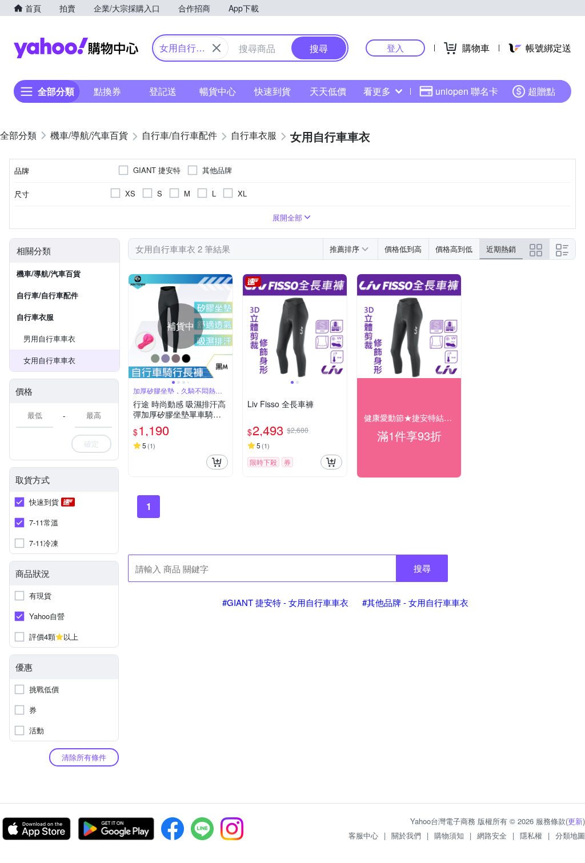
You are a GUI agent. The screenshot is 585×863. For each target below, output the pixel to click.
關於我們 (406, 835)
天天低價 (328, 91)
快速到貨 (272, 91)
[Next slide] (225, 326)
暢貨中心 (217, 91)
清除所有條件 (84, 757)
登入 (395, 48)
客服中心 (363, 835)
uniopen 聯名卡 (466, 91)
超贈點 (541, 91)
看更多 (377, 91)
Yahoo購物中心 (76, 48)
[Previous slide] (136, 326)
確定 (91, 443)
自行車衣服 (35, 316)
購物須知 (449, 835)
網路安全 (492, 835)
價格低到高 (403, 248)
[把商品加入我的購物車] (217, 462)
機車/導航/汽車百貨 (49, 273)
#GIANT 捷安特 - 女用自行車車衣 (285, 602)
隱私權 (531, 835)
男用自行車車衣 (49, 338)
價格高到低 (453, 248)
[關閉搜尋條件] (216, 48)
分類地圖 (570, 835)
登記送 (163, 91)
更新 (575, 821)
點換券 (107, 91)
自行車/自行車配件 (47, 295)
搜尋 (422, 568)
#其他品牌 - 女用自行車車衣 (415, 602)
